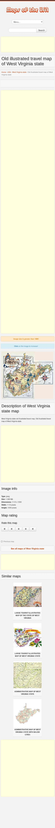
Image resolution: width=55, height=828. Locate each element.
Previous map (9, 541)
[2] (11, 529)
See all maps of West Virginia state (27, 548)
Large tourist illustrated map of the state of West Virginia (27, 615)
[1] (4, 529)
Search (41, 30)
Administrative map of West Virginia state (27, 693)
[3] (19, 529)
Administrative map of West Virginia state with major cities (27, 732)
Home (3, 72)
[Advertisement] (27, 44)
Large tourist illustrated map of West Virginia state (27, 655)
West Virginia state (19, 72)
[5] (33, 529)
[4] (26, 529)
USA (9, 72)
